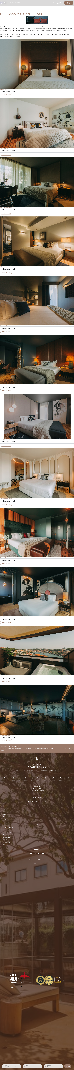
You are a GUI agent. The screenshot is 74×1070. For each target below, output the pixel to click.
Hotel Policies (6, 839)
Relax (4, 814)
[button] (2, 980)
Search (68, 1066)
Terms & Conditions (8, 827)
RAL (4, 844)
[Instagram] (35, 853)
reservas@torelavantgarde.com (37, 801)
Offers (4, 816)
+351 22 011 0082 (37, 788)
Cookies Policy (7, 830)
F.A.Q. (4, 834)
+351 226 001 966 (37, 797)
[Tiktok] (39, 853)
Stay (4, 809)
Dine (4, 811)
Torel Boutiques (19, 770)
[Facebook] (31, 853)
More (4, 819)
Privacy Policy (6, 842)
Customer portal (7, 837)
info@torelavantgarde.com (37, 793)
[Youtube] (43, 853)
